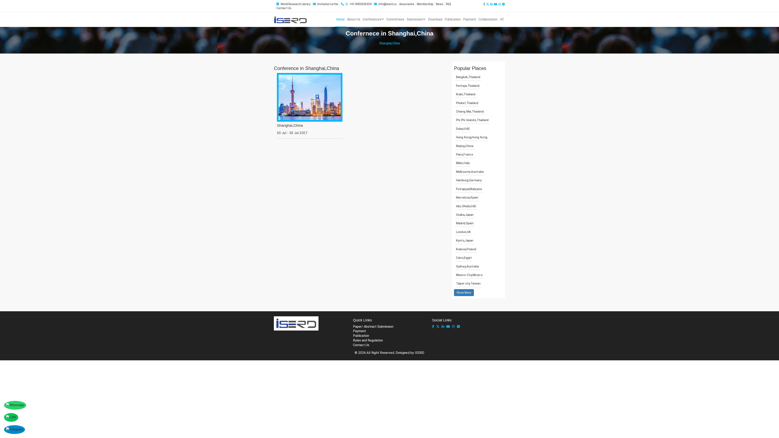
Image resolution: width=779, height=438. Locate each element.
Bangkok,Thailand (468, 77)
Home (340, 19)
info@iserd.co (388, 4)
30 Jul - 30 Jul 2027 (292, 133)
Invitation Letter (327, 4)
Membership (425, 4)
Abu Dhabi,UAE (466, 206)
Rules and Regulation (368, 340)
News (439, 4)
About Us (353, 19)
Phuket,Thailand (467, 103)
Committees (395, 19)
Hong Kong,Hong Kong (471, 137)
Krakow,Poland (466, 249)
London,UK (463, 232)
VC (502, 19)
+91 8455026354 (360, 4)
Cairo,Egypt (464, 258)
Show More (464, 292)
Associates (406, 4)
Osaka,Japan (465, 215)
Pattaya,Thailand (468, 86)
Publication (453, 19)
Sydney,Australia (467, 266)
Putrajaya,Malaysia (469, 189)
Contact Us (284, 8)
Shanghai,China (290, 126)
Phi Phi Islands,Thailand (472, 120)
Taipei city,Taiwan (468, 283)
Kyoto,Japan (464, 240)
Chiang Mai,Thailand (470, 111)
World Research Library (295, 4)
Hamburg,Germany (469, 180)
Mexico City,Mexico (469, 275)
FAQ (448, 4)
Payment (469, 19)
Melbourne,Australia (470, 172)
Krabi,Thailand (466, 94)
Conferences (372, 19)
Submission (415, 19)
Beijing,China (464, 146)
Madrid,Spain (465, 223)
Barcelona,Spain (467, 197)
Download (435, 19)
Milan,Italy (463, 163)
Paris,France (464, 154)
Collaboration (488, 19)
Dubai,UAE (463, 129)
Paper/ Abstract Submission (373, 326)
